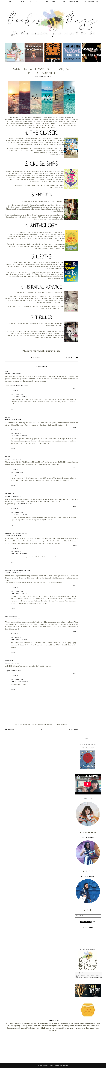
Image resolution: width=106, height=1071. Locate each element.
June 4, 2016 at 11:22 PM (19, 639)
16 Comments (35, 357)
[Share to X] (69, 357)
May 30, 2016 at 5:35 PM (13, 496)
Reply (75, 388)
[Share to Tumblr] (74, 357)
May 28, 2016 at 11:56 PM (19, 435)
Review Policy (91, 2)
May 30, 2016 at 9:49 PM (19, 514)
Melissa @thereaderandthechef (17, 570)
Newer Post (9, 730)
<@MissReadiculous (13, 671)
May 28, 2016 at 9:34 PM (13, 419)
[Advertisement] (20, 1047)
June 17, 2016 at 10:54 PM (19, 681)
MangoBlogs (64, 1065)
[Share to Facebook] (66, 357)
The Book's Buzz (17, 394)
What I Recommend (71, 2)
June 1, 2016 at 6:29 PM (13, 535)
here (62, 154)
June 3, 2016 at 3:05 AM (13, 572)
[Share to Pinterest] (71, 357)
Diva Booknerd (11, 617)
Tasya (7, 371)
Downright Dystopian (24, 504)
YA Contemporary (51, 359)
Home (10, 2)
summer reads (39, 359)
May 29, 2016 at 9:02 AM (13, 459)
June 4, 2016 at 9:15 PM (13, 619)
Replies (15, 390)
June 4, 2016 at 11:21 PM (19, 593)
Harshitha (9, 661)
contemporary (27, 359)
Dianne (8, 457)
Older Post (73, 730)
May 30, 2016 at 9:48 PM (19, 475)
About (21, 2)
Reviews (34, 2)
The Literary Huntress (19, 385)
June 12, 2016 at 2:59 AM (13, 663)
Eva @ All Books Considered (16, 533)
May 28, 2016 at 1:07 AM (13, 373)
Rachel (8, 417)
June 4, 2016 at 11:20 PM (19, 554)
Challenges (50, 2)
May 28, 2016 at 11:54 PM (19, 396)
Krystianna (9, 494)
